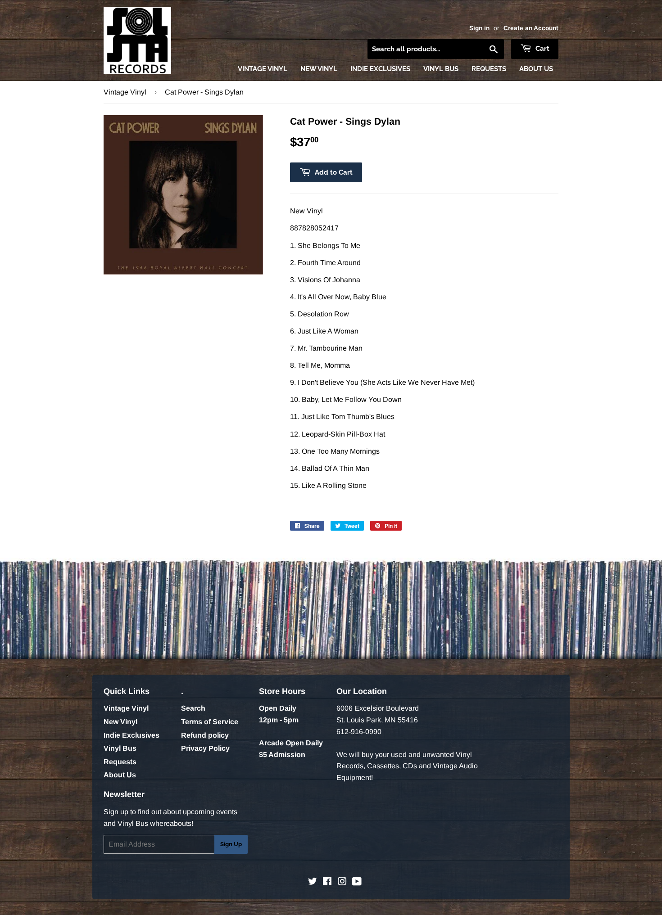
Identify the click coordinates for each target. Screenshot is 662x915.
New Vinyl (318, 69)
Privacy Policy (205, 748)
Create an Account (530, 28)
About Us (536, 69)
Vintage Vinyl (262, 69)
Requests (489, 69)
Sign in (479, 28)
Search (193, 708)
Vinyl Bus (440, 69)
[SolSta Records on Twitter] (312, 882)
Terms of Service (209, 722)
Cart (541, 49)
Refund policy (205, 735)
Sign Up (231, 844)
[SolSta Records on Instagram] (342, 882)
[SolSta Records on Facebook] (327, 882)
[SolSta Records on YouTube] (357, 882)
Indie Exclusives (380, 69)
